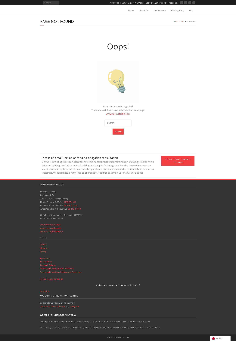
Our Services (160, 10)
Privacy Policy (46, 261)
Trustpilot (44, 291)
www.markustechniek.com (51, 231)
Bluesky (61, 306)
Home (131, 10)
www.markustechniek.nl (118, 113)
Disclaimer (44, 258)
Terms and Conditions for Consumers (56, 268)
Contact (43, 244)
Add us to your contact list (51, 279)
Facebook (45, 306)
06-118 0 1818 (70, 205)
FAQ (191, 10)
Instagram (74, 306)
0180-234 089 (70, 202)
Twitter (54, 306)
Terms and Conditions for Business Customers (61, 272)
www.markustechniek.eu (51, 228)
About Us (143, 10)
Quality (43, 251)
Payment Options (48, 265)
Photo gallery (177, 10)
